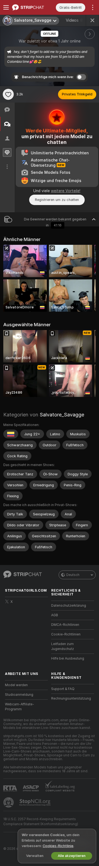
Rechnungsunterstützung (71, 698)
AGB (54, 615)
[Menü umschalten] (6, 7)
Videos (74, 20)
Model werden (16, 685)
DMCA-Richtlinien (65, 625)
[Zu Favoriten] (8, 94)
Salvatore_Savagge (62, 415)
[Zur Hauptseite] (31, 7)
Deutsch (72, 575)
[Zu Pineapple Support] (9, 802)
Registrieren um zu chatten (57, 200)
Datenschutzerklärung (68, 605)
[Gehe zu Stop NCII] (35, 802)
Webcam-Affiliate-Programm (19, 706)
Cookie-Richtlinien (66, 634)
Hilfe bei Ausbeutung (67, 658)
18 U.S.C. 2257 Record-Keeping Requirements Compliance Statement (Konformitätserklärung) (40, 821)
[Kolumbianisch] (10, 434)
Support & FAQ (63, 689)
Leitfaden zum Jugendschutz (62, 646)
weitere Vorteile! (65, 191)
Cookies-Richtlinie (58, 846)
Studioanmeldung (19, 695)
